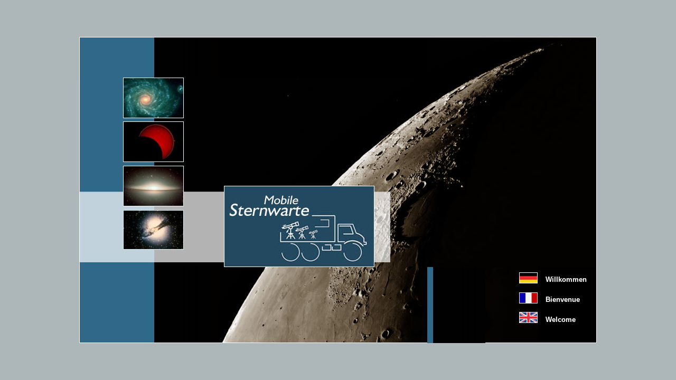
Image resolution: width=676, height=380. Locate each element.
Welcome (561, 320)
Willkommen (566, 279)
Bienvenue (563, 299)
